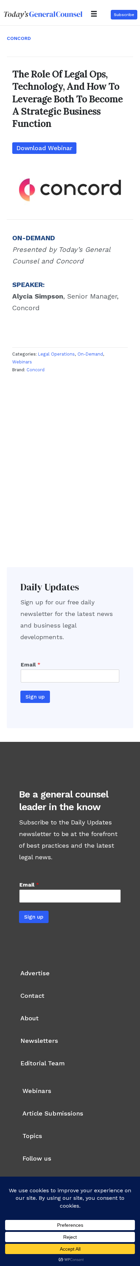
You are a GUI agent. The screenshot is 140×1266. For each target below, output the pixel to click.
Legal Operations (56, 354)
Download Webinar (44, 148)
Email (30, 664)
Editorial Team (42, 1063)
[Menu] (94, 13)
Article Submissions (52, 1113)
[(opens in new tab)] (70, 189)
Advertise (35, 973)
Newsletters (39, 1040)
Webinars (22, 361)
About (29, 1018)
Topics (32, 1135)
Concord (19, 38)
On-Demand (90, 354)
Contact (32, 995)
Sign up (35, 696)
